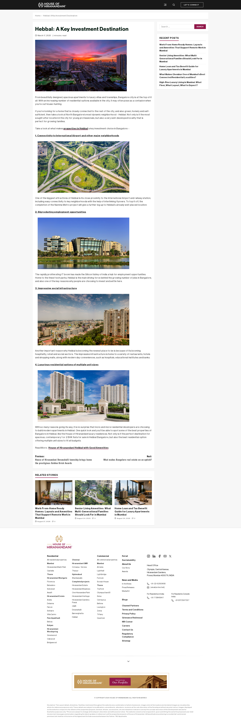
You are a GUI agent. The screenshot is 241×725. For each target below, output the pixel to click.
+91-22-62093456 (158, 584)
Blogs (125, 600)
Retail (125, 556)
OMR (74, 606)
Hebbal (75, 617)
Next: (127, 458)
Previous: (63, 460)
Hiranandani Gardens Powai (80, 601)
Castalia (50, 571)
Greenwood (52, 635)
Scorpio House (103, 582)
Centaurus (101, 600)
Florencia (51, 582)
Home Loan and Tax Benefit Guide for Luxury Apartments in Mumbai (132, 511)
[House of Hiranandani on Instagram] (148, 556)
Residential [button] (52, 556)
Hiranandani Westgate (57, 578)
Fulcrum (100, 578)
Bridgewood (52, 643)
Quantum (101, 618)
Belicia (49, 622)
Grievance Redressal (132, 618)
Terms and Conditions (132, 610)
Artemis (100, 567)
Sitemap (126, 641)
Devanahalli (76, 610)
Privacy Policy (128, 614)
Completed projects (81, 582)
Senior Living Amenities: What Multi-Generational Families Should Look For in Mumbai (93, 511)
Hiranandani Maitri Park (56, 567)
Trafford (100, 589)
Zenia (99, 611)
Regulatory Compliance (128, 635)
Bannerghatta (77, 613)
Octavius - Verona (79, 567)
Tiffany (100, 614)
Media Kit (126, 591)
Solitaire (50, 611)
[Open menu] (165, 4)
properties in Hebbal (76, 128)
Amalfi (49, 593)
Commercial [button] (103, 556)
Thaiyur (75, 571)
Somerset (51, 589)
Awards (125, 571)
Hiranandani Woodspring (52, 630)
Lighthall (100, 571)
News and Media (130, 580)
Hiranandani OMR (80, 563)
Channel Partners (130, 606)
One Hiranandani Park (81, 593)
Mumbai (50, 563)
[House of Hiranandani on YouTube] (165, 556)
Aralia (49, 600)
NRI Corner (127, 622)
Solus (99, 596)
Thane (50, 574)
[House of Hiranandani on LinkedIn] (154, 556)
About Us (126, 564)
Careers (126, 626)
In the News (126, 584)
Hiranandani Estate (56, 596)
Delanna (50, 603)
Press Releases (128, 587)
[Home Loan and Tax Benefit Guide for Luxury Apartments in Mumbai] (133, 492)
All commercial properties (107, 560)
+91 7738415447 (157, 598)
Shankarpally (77, 578)
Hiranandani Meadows (81, 589)
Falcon (49, 607)
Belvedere (51, 585)
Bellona (100, 603)
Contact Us (127, 630)
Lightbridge (101, 574)
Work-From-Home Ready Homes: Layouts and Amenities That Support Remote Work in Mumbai (182, 48)
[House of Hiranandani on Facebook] (159, 556)
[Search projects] (173, 4)
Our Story (126, 568)
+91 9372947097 (182, 600)
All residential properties (57, 560)
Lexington (101, 607)
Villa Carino (51, 614)
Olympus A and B (103, 593)
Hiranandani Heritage (80, 596)
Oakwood (51, 639)
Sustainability (128, 560)
